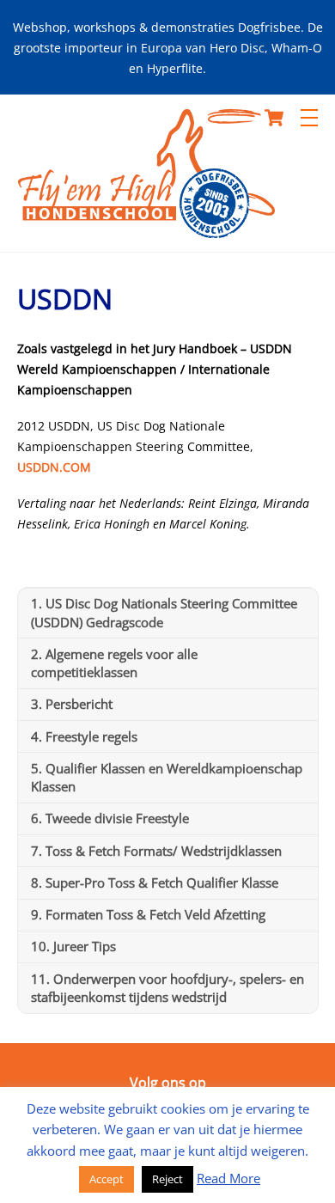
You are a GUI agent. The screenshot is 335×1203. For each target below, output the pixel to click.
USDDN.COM (54, 467)
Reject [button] (167, 1179)
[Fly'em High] (146, 230)
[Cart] (274, 118)
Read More (228, 1178)
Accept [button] (106, 1179)
